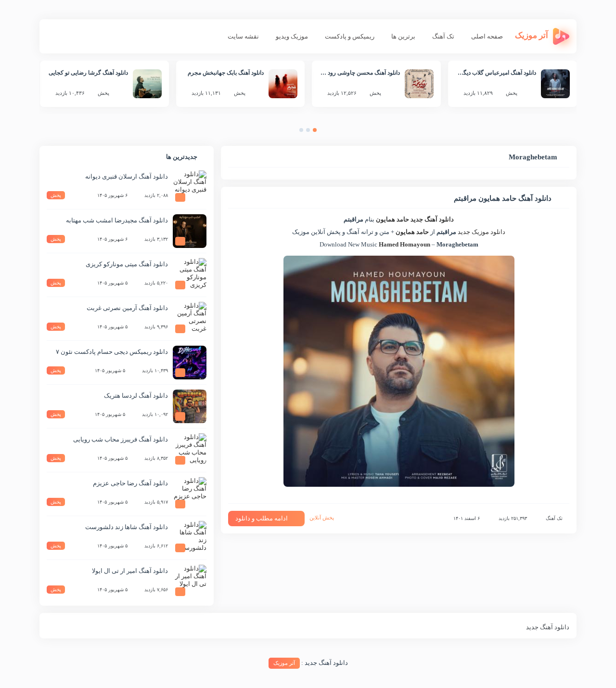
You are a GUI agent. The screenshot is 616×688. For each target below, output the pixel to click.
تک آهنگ (443, 36)
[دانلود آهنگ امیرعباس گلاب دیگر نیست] (555, 83)
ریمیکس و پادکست (349, 36)
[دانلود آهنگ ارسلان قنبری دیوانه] (189, 187)
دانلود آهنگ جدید (432, 219)
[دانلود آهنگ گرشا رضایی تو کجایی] (147, 83)
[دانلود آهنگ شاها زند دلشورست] (189, 538)
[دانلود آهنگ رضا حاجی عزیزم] (189, 494)
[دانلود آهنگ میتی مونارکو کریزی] (189, 275)
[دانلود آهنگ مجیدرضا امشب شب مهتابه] (189, 231)
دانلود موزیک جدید (481, 231)
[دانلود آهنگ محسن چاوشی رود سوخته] (419, 83)
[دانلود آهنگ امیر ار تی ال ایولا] (189, 581)
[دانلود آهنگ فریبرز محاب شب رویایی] (189, 450)
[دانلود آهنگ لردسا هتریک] (189, 406)
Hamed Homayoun (404, 244)
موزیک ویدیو (292, 36)
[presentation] (324, 132)
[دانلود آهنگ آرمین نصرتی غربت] (189, 319)
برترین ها (403, 36)
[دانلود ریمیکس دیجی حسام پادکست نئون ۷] (189, 362)
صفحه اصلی (487, 36)
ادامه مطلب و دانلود (261, 518)
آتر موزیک (284, 663)
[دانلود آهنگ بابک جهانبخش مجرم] (283, 83)
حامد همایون (392, 219)
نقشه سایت (243, 36)
